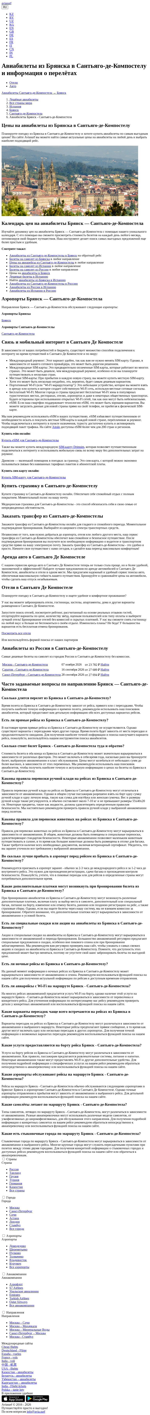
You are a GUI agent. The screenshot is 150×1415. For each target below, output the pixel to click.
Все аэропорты (19, 1267)
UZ (11, 21)
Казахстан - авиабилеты (17, 1372)
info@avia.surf (36, 1411)
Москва (14, 1207)
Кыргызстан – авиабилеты (19, 1382)
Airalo (56, 427)
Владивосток (18, 1260)
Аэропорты (13, 1235)
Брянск (14, 110)
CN (11, 49)
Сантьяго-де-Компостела (25, 113)
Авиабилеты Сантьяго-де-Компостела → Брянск (34, 92)
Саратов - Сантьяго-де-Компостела (25, 669)
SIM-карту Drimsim (71, 447)
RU (5, 7)
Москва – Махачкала (23, 1326)
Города (10, 1197)
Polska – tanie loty (13, 1389)
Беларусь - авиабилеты (17, 1375)
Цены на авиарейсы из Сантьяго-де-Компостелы (41, 262)
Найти (105, 664)
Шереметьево (18, 1249)
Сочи (12, 1214)
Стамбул (15, 1225)
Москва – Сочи (19, 1322)
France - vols (10, 1357)
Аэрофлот (16, 1284)
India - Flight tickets (14, 1386)
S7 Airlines (16, 1287)
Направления (15, 1312)
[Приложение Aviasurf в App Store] (14, 1401)
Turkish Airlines (19, 1298)
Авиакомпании (16, 1274)
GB (11, 31)
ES (11, 38)
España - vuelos (11, 1354)
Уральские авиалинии (24, 1291)
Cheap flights (10, 1347)
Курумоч (15, 1263)
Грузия (13, 1176)
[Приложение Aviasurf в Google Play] (37, 1401)
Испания (15, 106)
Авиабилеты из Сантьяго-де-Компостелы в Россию (43, 283)
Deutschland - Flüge (14, 1350)
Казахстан (16, 1187)
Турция (14, 1180)
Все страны (17, 1190)
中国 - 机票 (9, 1364)
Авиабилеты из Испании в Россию (32, 290)
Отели (13, 82)
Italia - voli (8, 1361)
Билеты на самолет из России (29, 269)
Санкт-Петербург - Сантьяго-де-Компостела (31, 674)
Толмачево (16, 1256)
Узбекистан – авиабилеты (19, 1379)
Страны (11, 1159)
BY (11, 17)
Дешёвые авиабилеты (23, 99)
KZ (11, 14)
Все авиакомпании (21, 1305)
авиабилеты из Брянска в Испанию (42, 280)
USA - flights (10, 1368)
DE (11, 35)
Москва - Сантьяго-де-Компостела (25, 664)
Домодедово (17, 1246)
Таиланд (15, 1173)
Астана (14, 1218)
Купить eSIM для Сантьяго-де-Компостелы (30, 440)
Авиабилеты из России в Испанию (32, 287)
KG (11, 24)
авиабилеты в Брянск (36, 273)
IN (11, 52)
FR (11, 42)
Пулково (15, 1253)
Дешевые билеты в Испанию (28, 276)
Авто (12, 86)
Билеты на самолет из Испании (30, 266)
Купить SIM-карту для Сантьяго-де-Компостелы (34, 477)
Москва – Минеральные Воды (29, 1329)
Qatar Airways (18, 1302)
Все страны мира (20, 103)
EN (11, 28)
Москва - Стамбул (21, 1336)
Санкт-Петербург (20, 1211)
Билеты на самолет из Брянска (29, 259)
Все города (16, 1228)
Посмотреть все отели (16, 633)
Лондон (14, 1221)
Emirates (14, 1295)
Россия (14, 1169)
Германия (15, 1183)
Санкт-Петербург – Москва (27, 1333)
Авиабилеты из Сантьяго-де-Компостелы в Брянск (43, 255)
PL (11, 56)
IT (10, 45)
